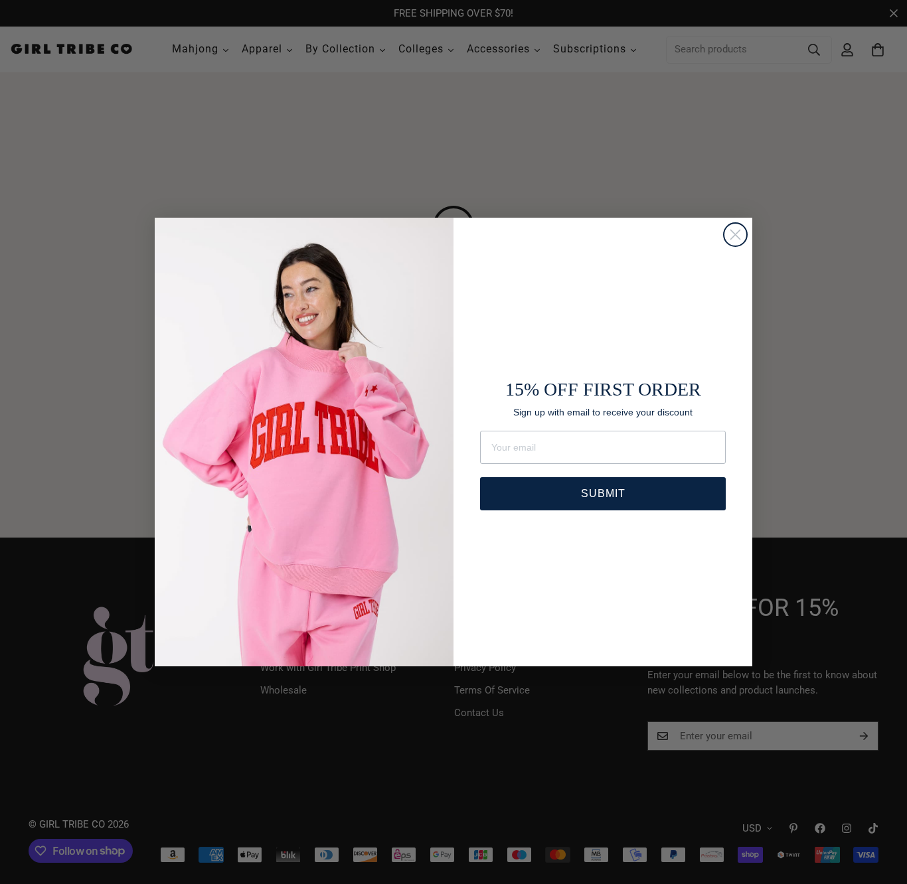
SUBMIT (603, 493)
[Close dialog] (735, 234)
